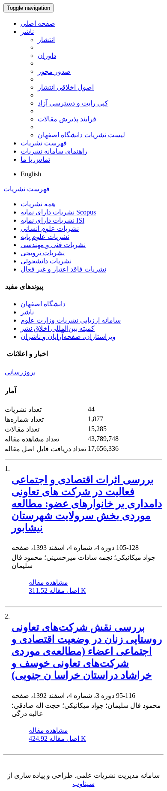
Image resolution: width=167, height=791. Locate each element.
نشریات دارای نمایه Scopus (58, 212)
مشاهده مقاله (48, 582)
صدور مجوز (54, 71)
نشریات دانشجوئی (46, 261)
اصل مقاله (57, 590)
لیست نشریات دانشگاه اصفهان (81, 135)
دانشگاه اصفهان (43, 304)
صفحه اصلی (38, 23)
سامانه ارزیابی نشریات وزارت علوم (71, 320)
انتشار (46, 39)
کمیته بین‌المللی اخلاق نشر (58, 328)
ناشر (27, 31)
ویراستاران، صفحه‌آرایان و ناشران (68, 336)
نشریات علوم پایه (45, 236)
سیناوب (84, 783)
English (31, 174)
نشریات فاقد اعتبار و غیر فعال (63, 269)
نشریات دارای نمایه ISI (52, 220)
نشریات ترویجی (43, 253)
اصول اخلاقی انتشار (66, 87)
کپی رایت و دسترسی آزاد (73, 103)
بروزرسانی (20, 372)
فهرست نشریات (44, 143)
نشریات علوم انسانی (50, 228)
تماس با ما (35, 159)
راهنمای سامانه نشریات (54, 151)
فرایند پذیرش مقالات (67, 119)
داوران (47, 55)
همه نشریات (38, 204)
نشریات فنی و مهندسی (53, 244)
